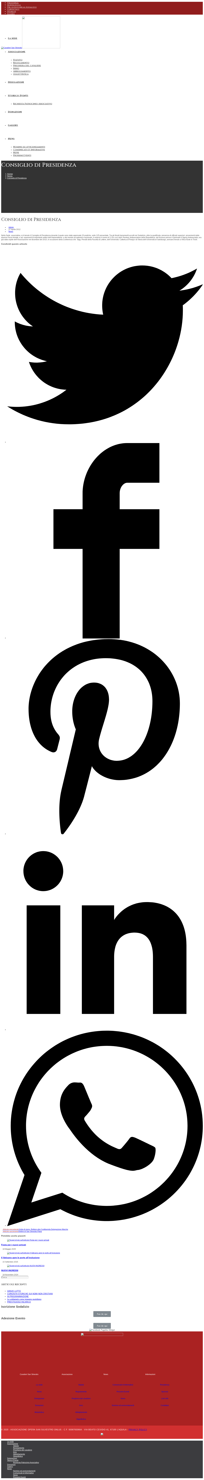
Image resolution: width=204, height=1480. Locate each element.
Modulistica (14, 5)
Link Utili (164, 1399)
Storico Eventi (12, 1460)
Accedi (11, 13)
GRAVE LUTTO (14, 1291)
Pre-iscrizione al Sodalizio (22, 7)
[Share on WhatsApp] (105, 1225)
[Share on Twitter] (105, 442)
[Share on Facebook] (105, 638)
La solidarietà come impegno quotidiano (24, 1299)
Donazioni (39, 1405)
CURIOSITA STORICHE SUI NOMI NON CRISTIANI (30, 1294)
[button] (102, 1314)
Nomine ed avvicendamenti (123, 1405)
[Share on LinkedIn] (105, 1030)
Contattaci (13, 9)
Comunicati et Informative (123, 1385)
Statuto (81, 1385)
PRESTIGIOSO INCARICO (19, 1302)
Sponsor (11, 11)
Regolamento (81, 1392)
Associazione (12, 1444)
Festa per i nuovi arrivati (13, 1245)
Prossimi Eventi (123, 1392)
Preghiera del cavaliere (81, 1399)
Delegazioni (39, 1399)
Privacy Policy (138, 1430)
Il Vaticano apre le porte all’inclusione (20, 1257)
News (11, 231)
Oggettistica (81, 1419)
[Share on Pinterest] (105, 834)
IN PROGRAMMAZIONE (18, 1296)
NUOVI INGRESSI (9, 1270)
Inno (81, 1405)
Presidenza (13, 3)
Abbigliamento (81, 1412)
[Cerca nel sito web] (15, 1277)
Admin (11, 227)
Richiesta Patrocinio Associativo (26, 1463)
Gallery (10, 1467)
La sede (39, 1385)
